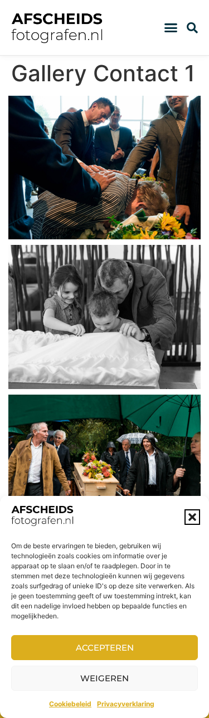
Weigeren (104, 678)
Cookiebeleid (70, 704)
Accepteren (105, 647)
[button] (192, 517)
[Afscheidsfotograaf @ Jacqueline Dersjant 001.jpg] (104, 467)
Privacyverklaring (125, 704)
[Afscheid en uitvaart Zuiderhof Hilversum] (104, 168)
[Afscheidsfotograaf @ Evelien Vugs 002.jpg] (104, 317)
